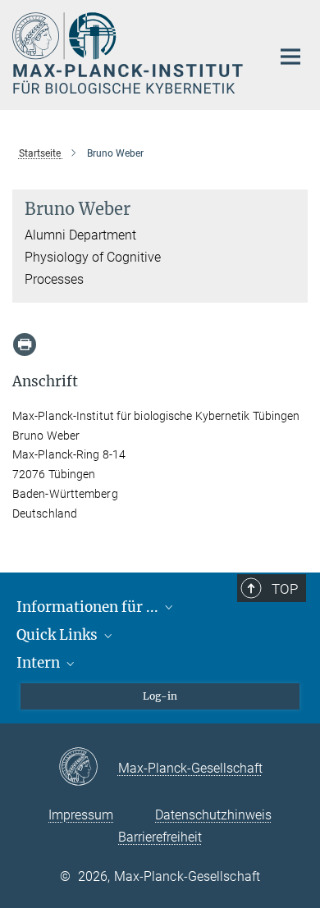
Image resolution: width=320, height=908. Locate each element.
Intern (39, 663)
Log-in (160, 696)
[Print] (24, 344)
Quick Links (58, 635)
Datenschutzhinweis (213, 815)
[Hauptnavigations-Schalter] (290, 56)
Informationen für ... (89, 607)
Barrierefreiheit (160, 837)
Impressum (80, 815)
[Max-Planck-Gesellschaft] (88, 767)
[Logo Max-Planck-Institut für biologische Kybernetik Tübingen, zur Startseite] (129, 53)
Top (285, 589)
